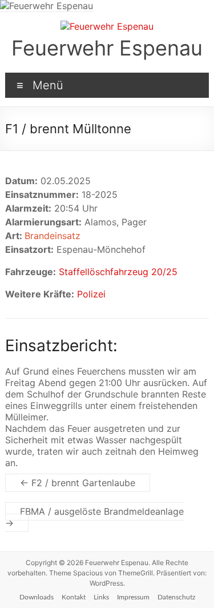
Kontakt (74, 597)
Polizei (91, 294)
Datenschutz (176, 597)
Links (101, 597)
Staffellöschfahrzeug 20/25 (118, 271)
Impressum (133, 597)
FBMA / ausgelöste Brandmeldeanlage (94, 517)
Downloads (36, 597)
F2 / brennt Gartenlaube (77, 482)
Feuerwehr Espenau (107, 48)
